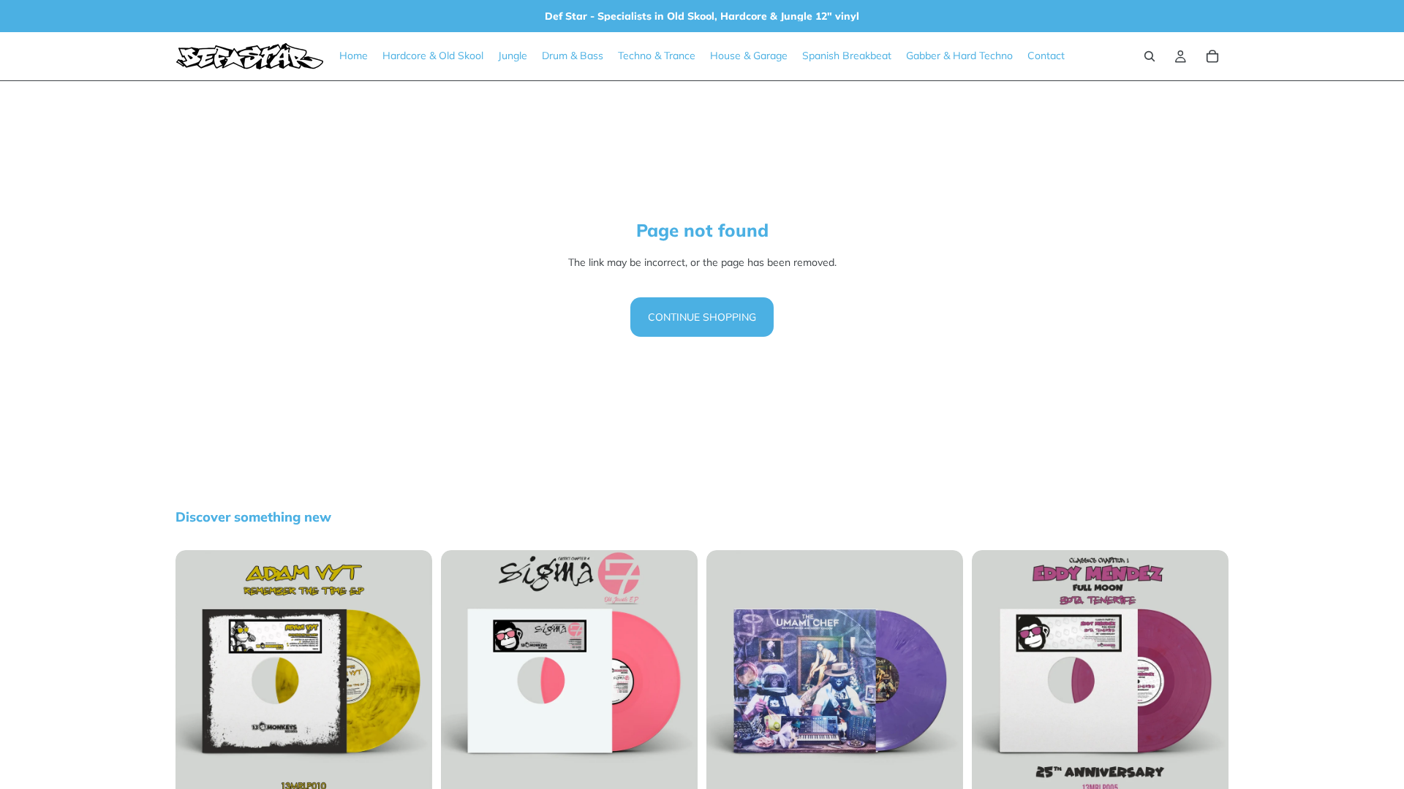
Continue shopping (702, 317)
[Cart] (1212, 56)
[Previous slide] (197, 679)
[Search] (1149, 56)
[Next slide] (410, 679)
